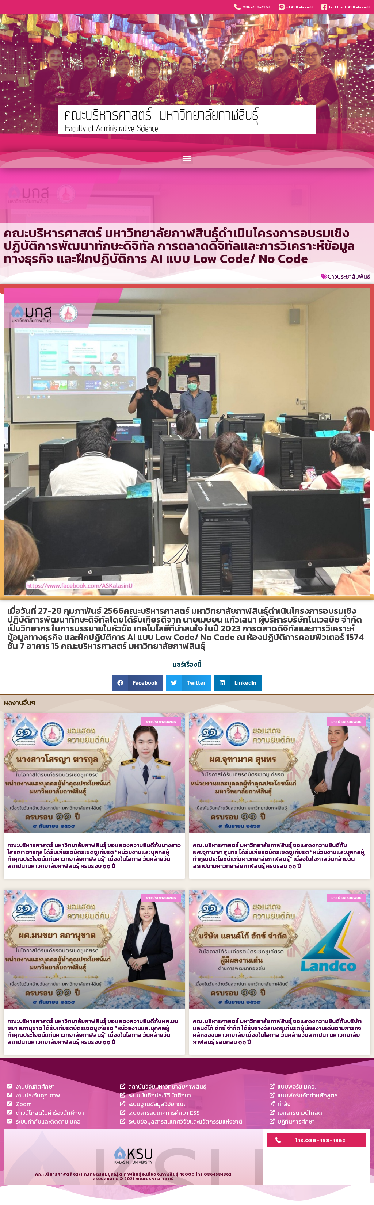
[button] (187, 158)
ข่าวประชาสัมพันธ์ (349, 276)
